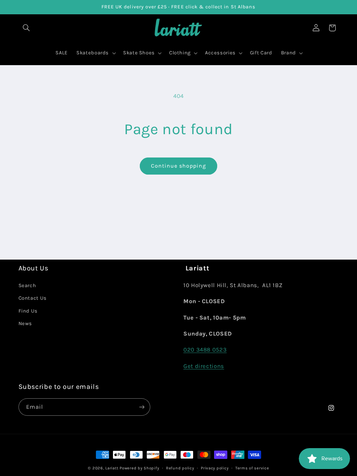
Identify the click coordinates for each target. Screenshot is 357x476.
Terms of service (252, 468)
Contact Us (32, 298)
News (25, 324)
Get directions (203, 366)
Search (27, 286)
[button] (26, 28)
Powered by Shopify (139, 468)
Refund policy (180, 468)
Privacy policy (214, 468)
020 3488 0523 (205, 349)
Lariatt (111, 468)
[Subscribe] (142, 406)
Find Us (28, 311)
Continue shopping (178, 166)
